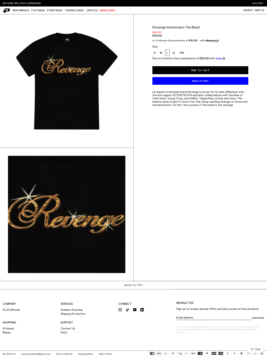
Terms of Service (64, 353)
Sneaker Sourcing (71, 309)
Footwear (38, 10)
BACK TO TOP (133, 285)
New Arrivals (21, 10)
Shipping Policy (86, 353)
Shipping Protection (73, 313)
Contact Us (68, 328)
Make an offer (200, 82)
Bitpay (7, 332)
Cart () (259, 10)
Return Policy (105, 353)
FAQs (64, 332)
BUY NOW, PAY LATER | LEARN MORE (22, 3)
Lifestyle (92, 10)
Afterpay (8, 328)
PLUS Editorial (11, 309)
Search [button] (247, 10)
